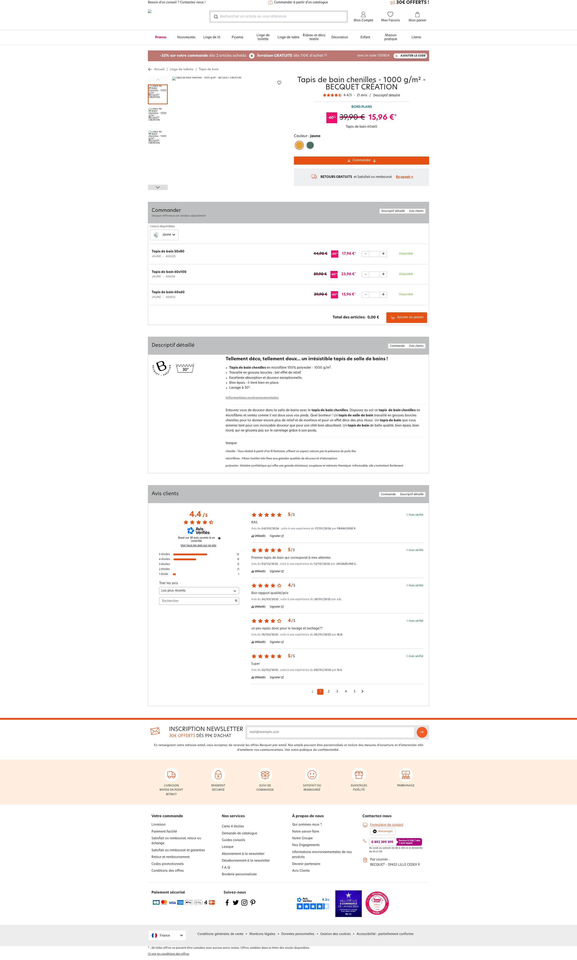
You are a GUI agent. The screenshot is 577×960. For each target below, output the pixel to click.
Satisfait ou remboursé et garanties (178, 850)
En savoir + (404, 177)
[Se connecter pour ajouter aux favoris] (279, 83)
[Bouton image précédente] (158, 79)
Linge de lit (211, 37)
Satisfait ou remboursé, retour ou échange (176, 841)
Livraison (158, 824)
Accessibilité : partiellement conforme (385, 934)
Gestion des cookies (335, 934)
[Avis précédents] (312, 691)
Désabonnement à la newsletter (246, 860)
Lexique (228, 847)
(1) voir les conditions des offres (168, 954)
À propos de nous (308, 816)
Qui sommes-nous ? (307, 824)
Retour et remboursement (170, 857)
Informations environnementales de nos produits (322, 855)
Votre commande (167, 816)
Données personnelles (297, 934)
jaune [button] (167, 234)
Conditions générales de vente (220, 934)
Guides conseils (233, 840)
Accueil (159, 69)
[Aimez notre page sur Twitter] (235, 905)
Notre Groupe (302, 838)
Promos (160, 37)
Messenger (385, 831)
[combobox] (278, 16)
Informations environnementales (252, 398)
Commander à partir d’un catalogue (301, 2)
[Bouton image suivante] (158, 187)
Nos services (233, 816)
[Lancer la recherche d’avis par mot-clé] (236, 601)
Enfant (365, 37)
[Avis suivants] (362, 692)
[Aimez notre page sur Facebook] (227, 905)
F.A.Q (226, 867)
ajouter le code (413, 55)
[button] (167, 935)
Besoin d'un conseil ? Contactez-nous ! (177, 2)
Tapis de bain (209, 69)
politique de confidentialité (319, 750)
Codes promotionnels (167, 864)
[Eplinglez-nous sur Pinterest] (252, 905)
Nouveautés (186, 37)
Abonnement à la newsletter (243, 854)
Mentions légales (262, 934)
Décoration (339, 37)
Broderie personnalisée (239, 874)
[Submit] (215, 16)
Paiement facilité (164, 831)
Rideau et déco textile (314, 37)
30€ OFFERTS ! (412, 2)
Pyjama (237, 37)
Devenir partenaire (306, 864)
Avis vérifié (416, 515)
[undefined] (219, 538)
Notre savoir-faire (305, 831)
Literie (416, 37)
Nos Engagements (306, 845)
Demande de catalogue (239, 833)
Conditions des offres (167, 871)
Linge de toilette (263, 37)
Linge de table (288, 37)
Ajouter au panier (410, 317)
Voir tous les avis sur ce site (198, 545)
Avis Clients (301, 871)
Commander (362, 160)
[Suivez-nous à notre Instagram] (244, 905)
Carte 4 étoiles (233, 826)
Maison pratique (390, 37)
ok (422, 732)
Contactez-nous (377, 816)
